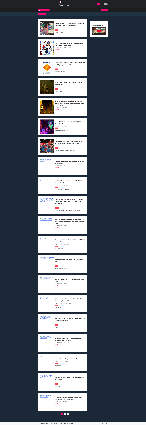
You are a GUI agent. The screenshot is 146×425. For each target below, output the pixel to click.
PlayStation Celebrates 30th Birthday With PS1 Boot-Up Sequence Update (70, 64)
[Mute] (102, 33)
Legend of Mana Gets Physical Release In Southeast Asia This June (68, 339)
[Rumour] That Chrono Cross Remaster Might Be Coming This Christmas (69, 300)
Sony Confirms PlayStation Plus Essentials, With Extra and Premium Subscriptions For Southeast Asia (70, 221)
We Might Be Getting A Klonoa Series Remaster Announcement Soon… (70, 319)
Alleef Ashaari (58, 67)
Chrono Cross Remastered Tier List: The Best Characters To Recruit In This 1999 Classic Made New (69, 201)
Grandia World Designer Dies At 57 (66, 359)
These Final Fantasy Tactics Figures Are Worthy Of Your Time (70, 241)
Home (71, 10)
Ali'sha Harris (58, 107)
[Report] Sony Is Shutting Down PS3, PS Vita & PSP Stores (69, 378)
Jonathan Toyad (59, 27)
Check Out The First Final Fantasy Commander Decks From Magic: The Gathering (69, 24)
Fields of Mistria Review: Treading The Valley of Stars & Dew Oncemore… (63, 14)
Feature (56, 49)
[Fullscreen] (104, 33)
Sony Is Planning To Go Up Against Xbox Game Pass (69, 280)
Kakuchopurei (64, 5)
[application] (99, 31)
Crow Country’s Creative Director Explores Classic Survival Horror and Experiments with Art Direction (69, 103)
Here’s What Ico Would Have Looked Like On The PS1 (69, 260)
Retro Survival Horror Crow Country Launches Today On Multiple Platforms (69, 123)
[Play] (93, 33)
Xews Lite (71, 423)
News (56, 29)
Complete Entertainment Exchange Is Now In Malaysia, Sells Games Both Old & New (69, 142)
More (75, 10)
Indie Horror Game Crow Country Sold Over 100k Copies (69, 83)
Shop (80, 10)
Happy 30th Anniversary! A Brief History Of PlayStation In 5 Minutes (69, 44)
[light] (104, 4)
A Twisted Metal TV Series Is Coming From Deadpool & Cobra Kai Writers (68, 398)
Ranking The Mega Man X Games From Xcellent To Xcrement (70, 162)
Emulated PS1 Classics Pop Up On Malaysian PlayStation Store (69, 182)
